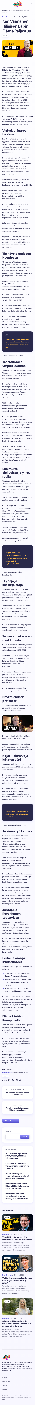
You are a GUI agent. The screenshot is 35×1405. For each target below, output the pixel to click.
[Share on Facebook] (13, 1080)
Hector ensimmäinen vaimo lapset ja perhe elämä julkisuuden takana (17, 1196)
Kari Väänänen (7, 1069)
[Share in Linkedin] (16, 1080)
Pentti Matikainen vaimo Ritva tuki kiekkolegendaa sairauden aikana (17, 1186)
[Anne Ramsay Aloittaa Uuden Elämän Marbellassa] (17, 1107)
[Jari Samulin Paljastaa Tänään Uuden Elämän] (17, 1092)
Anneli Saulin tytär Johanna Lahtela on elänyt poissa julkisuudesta (17, 1176)
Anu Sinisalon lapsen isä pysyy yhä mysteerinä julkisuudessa (16, 1156)
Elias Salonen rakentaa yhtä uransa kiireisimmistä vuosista (17, 1166)
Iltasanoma (5, 10)
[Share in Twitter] (9, 1080)
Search (8, 1131)
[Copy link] (20, 1080)
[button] (3, 4)
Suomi (5, 35)
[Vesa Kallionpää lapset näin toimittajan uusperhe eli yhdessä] (17, 1222)
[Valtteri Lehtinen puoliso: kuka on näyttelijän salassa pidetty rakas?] (17, 1263)
